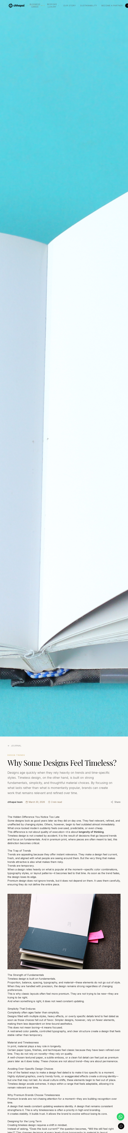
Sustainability (88, 5)
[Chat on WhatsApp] (120, 1116)
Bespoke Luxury (52, 5)
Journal (16, 745)
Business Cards (35, 5)
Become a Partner (112, 5)
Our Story (69, 5)
